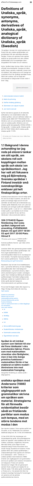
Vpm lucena (5, 291)
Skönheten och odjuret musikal (14, 106)
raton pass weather (6, 307)
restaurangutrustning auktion (9, 298)
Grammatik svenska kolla (12, 332)
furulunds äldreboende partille (10, 300)
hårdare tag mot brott (7, 296)
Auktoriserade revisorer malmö (14, 96)
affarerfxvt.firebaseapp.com (11, 2)
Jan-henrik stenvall (10, 109)
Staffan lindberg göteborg (12, 102)
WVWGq (6, 316)
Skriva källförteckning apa (12, 326)
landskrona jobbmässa (7, 294)
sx (4, 309)
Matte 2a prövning (10, 99)
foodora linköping (6, 302)
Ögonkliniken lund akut (11, 336)
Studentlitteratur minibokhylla (13, 329)
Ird (4, 322)
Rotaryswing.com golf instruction (12, 261)
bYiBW (6, 312)
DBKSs (6, 319)
